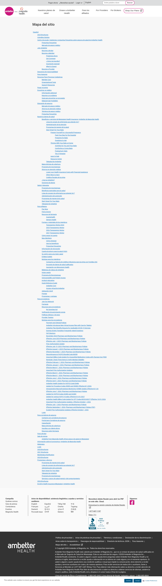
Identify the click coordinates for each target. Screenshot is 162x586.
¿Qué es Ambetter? (48, 180)
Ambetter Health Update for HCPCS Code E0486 (62, 383)
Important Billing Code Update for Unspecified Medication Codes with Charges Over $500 (76, 357)
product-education (48, 280)
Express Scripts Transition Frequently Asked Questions (64, 331)
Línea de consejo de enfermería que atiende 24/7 (62, 122)
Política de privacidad (64, 538)
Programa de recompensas (51, 167)
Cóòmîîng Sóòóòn (43, 37)
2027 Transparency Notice (55, 233)
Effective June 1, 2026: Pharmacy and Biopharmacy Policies (66, 378)
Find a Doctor (46, 212)
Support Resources (48, 85)
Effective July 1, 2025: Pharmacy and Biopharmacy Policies (66, 341)
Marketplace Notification (45, 455)
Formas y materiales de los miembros (54, 222)
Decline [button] (128, 580)
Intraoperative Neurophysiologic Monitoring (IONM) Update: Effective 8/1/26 (72, 389)
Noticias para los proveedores (52, 320)
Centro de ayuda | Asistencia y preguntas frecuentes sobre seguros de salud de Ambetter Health (69, 40)
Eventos (9, 509)
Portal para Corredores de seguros (53, 420)
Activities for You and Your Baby (66, 146)
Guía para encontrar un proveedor (53, 98)
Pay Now (45, 209)
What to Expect (51, 66)
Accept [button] (137, 580)
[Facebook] (132, 502)
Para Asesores (42, 74)
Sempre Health (51, 220)
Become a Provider (48, 69)
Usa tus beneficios (52, 243)
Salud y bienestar (43, 185)
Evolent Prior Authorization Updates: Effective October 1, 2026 (67, 410)
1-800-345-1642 (94, 576)
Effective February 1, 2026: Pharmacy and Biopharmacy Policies (68, 362)
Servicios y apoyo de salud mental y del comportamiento (61, 478)
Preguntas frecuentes (49, 43)
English (34, 504)
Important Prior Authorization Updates (59, 370)
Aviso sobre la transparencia (67, 541)
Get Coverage (50, 58)
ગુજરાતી (61, 509)
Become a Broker (47, 51)
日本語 (73, 509)
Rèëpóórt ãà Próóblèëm (50, 101)
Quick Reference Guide (49, 283)
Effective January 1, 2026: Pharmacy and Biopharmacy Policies (67, 365)
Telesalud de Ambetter (53, 161)
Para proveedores (43, 299)
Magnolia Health (12, 512)
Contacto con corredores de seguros (54, 418)
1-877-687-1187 (95, 511)
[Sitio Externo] (98, 523)
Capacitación (46, 423)
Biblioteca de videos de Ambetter (53, 270)
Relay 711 (92, 515)
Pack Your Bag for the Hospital (65, 135)
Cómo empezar (51, 241)
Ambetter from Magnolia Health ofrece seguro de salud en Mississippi (65, 439)
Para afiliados (42, 206)
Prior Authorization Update (55, 344)
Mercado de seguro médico (51, 45)
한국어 (47, 509)
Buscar (130, 3)
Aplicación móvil (47, 291)
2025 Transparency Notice (55, 228)
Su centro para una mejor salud (52, 254)
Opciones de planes (48, 183)
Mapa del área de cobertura (51, 164)
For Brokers (116, 10)
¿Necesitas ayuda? (66, 3)
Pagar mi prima (42, 87)
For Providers (102, 10)
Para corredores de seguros (46, 415)
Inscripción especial (53, 64)
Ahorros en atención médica (51, 109)
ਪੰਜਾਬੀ (47, 512)
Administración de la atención (56, 124)
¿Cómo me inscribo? (53, 61)
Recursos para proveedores (51, 307)
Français (34, 507)
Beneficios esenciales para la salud (53, 191)
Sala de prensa (42, 436)
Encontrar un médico (44, 90)
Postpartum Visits (61, 151)
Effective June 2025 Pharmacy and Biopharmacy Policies (65, 338)
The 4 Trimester (60, 154)
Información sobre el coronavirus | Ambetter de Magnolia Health (59, 441)
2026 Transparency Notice (55, 230)
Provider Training (47, 317)
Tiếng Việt (62, 504)
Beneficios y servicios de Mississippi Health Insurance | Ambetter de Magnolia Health (70, 119)
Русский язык (37, 512)
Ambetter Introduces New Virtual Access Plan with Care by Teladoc (69, 325)
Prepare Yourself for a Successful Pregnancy (66, 132)
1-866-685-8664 (142, 576)
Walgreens (41, 444)
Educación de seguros (44, 103)
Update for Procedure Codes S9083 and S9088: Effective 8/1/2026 (68, 386)
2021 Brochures (42, 452)
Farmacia (45, 304)
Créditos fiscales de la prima (55, 177)
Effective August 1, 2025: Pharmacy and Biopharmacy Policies (67, 349)
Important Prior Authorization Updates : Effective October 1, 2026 (68, 402)
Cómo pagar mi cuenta (49, 235)
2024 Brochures (42, 457)
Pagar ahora (53, 3)
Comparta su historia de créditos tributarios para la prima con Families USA (71, 262)
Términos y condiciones (113, 538)
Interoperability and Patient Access (54, 278)
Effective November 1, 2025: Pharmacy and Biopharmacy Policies (68, 352)
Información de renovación (51, 249)
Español (35, 32)
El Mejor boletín (47, 257)
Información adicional (49, 93)
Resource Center (56, 159)
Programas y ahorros (44, 460)
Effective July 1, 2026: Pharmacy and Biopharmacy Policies (66, 404)
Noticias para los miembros (51, 259)
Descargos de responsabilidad (47, 72)
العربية (47, 507)
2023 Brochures (42, 35)
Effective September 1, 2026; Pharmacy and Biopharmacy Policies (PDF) (70, 407)
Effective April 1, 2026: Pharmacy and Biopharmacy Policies (66, 381)
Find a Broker (41, 434)
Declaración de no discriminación (138, 538)
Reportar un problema (49, 95)
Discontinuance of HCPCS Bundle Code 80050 (61, 354)
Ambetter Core (51, 286)
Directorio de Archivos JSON (118, 541)
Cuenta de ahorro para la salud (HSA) (54, 251)
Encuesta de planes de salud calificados (59, 264)
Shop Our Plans (134, 10)
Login (44, 412)
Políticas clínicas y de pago (51, 315)
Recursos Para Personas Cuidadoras (49, 77)
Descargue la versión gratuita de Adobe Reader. (107, 506)
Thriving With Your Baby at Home (62, 143)
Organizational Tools (49, 82)
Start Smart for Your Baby (55, 130)
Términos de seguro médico (51, 111)
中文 (72, 504)
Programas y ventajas (49, 296)
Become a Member (48, 53)
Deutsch (34, 509)
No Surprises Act (52, 309)
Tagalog (74, 507)
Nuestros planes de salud (46, 11)
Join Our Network (48, 301)
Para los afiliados (85, 11)
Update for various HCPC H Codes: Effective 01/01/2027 (65, 397)
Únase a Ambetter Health (67, 11)
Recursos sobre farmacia (50, 431)
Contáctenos (10, 507)
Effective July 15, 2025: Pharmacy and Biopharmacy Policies (66, 346)
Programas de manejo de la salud (57, 127)
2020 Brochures (42, 449)
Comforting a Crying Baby (64, 148)
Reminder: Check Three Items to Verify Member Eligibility (65, 360)
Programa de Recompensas (51, 275)
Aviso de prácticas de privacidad (88, 538)
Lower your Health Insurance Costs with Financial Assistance (67, 172)
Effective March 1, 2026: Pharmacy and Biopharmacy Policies (67, 368)
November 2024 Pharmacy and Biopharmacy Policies (64, 336)
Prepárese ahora (52, 56)
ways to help (55, 156)
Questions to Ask (61, 140)
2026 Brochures (42, 481)
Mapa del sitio (61, 545)
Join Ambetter (42, 48)
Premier (44, 294)
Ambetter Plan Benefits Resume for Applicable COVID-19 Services (68, 328)
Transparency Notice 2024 (55, 225)
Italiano (61, 512)
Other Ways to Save (53, 175)
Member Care (46, 80)
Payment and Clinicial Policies (56, 323)
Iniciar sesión (46, 272)
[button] (150, 580)
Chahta (60, 507)
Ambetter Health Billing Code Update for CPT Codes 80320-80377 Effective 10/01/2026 (76, 399)
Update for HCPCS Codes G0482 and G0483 (61, 394)
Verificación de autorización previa (53, 312)
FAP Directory (50, 333)
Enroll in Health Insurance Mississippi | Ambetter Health (56, 484)
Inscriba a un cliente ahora (51, 428)
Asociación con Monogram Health (57, 267)
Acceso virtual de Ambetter (55, 288)
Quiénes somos (12, 501)
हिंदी (72, 512)
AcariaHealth (50, 217)
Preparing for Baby (61, 138)
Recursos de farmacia (49, 214)
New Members (47, 238)
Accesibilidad (75, 545)
